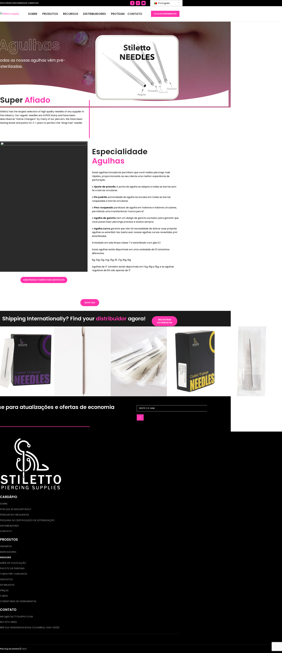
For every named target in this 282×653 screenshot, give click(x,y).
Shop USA (89, 302)
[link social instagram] (138, 3)
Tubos (4, 596)
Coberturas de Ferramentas (18, 601)
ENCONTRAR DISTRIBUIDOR (164, 321)
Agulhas (5, 557)
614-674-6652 (8, 622)
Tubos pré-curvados (13, 574)
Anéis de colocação (13, 563)
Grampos (6, 546)
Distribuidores (9, 525)
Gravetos (6, 579)
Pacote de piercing (12, 568)
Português (163, 3)
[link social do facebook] (132, 3)
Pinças (4, 590)
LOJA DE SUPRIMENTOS (165, 13)
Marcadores (8, 552)
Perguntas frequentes (14, 514)
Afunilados (7, 585)
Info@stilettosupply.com (16, 616)
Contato (6, 531)
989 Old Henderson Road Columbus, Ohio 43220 (29, 627)
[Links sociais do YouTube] (143, 3)
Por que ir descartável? (15, 509)
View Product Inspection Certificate (43, 279)
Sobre (3, 503)
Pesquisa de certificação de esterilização (27, 520)
